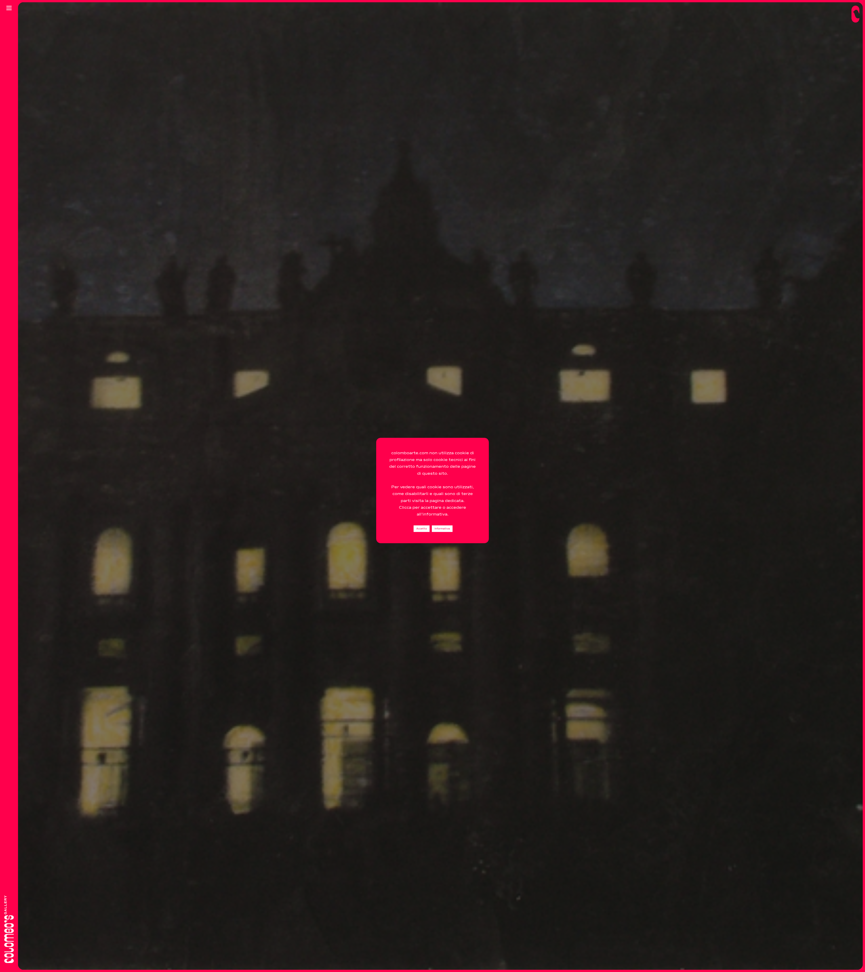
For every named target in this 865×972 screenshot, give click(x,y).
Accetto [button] (421, 528)
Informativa (442, 528)
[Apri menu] (9, 8)
